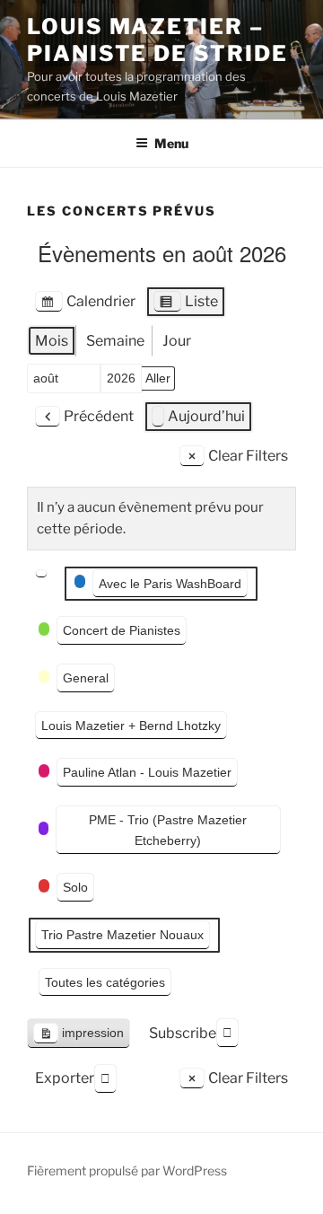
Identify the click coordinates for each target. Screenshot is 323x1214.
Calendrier (84, 305)
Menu (171, 143)
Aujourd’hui (206, 416)
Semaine (115, 340)
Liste (185, 305)
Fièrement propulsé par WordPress (127, 1170)
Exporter (64, 1077)
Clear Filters (248, 455)
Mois (51, 340)
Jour (176, 340)
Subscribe (182, 1033)
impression (78, 1036)
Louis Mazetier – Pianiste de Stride (157, 39)
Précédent (99, 416)
